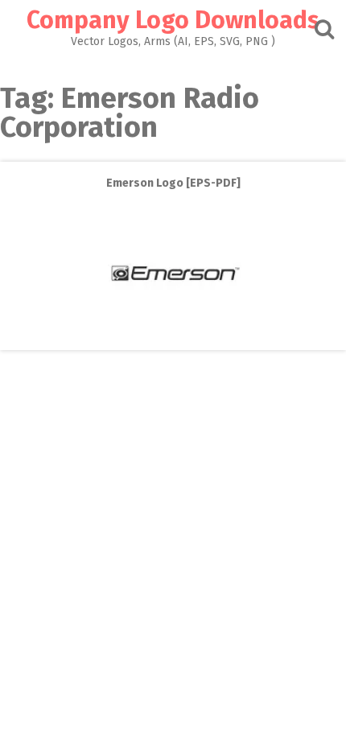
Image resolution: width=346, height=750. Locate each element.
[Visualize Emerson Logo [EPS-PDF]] (173, 338)
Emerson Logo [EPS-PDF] (173, 183)
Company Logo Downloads (173, 20)
